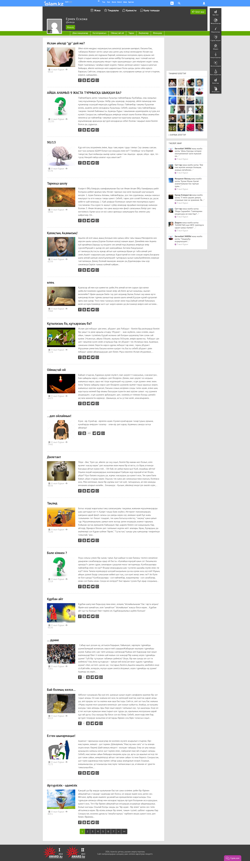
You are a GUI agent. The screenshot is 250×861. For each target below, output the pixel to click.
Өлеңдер (157, 33)
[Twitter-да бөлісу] (93, 80)
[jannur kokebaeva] (199, 109)
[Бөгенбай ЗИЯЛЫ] (199, 91)
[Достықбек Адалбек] (199, 127)
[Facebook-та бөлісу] (80, 80)
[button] (232, 858)
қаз (66, 1)
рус (70, 1)
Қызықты (131, 10)
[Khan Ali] (190, 100)
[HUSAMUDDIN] (172, 127)
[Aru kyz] (172, 109)
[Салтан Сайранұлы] (181, 100)
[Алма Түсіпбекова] (199, 118)
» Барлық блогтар (177, 134)
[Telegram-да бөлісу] (88, 80)
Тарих (131, 33)
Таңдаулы (113, 10)
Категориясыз (99, 33)
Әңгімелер (144, 33)
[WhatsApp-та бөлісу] (97, 80)
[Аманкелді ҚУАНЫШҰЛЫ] (181, 109)
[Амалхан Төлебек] (172, 118)
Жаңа (97, 10)
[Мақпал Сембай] (190, 127)
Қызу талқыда (151, 10)
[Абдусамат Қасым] (172, 82)
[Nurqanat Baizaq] (172, 91)
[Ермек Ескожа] (190, 109)
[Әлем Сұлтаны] (190, 118)
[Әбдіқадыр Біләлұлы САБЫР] (199, 82)
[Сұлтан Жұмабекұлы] (172, 100)
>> (124, 831)
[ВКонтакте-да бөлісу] (84, 80)
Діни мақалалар (80, 33)
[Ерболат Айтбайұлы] (181, 91)
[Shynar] (190, 82)
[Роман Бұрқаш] (181, 127)
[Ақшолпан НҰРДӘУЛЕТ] (181, 82)
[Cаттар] (181, 118)
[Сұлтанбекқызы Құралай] (199, 100)
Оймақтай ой (117, 33)
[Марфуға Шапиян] (190, 91)
